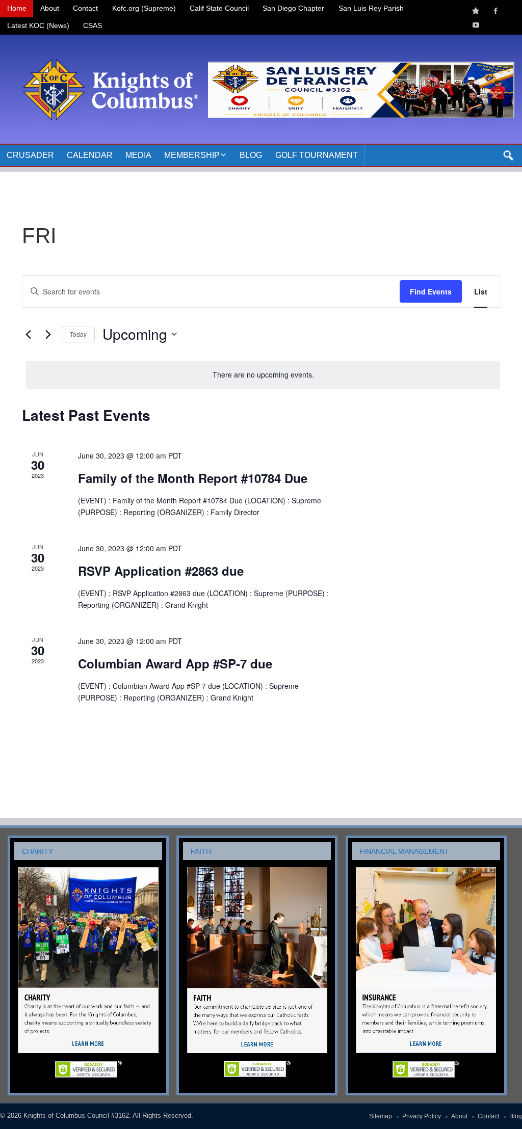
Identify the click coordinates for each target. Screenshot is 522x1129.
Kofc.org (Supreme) (144, 8)
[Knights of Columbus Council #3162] (107, 47)
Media (138, 155)
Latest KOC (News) (38, 26)
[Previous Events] (28, 334)
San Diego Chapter (293, 8)
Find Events (431, 291)
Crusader (30, 155)
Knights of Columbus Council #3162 (76, 1115)
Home (17, 8)
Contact (85, 8)
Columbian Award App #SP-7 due (175, 663)
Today (78, 334)
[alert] (263, 375)
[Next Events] (48, 334)
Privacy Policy (421, 1116)
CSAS (92, 26)
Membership (192, 155)
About (49, 8)
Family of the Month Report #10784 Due (192, 478)
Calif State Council (219, 8)
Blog (251, 155)
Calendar (90, 155)
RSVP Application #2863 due (161, 570)
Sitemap (380, 1116)
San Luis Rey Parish (371, 8)
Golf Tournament (316, 155)
